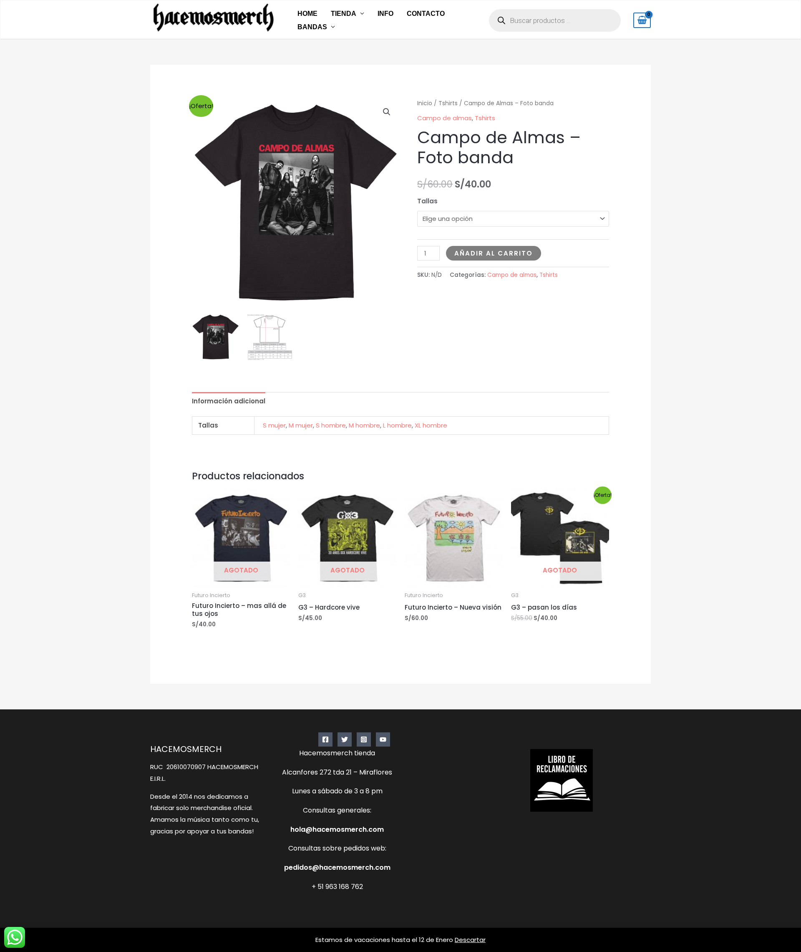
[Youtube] (383, 739)
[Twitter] (345, 739)
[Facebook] (325, 739)
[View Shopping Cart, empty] (642, 20)
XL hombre (431, 425)
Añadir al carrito (493, 253)
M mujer (301, 425)
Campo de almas (444, 118)
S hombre (331, 425)
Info (385, 13)
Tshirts (448, 103)
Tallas (427, 201)
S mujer (274, 425)
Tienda (343, 13)
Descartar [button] (470, 939)
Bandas (312, 26)
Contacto (426, 13)
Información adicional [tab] (228, 401)
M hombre (364, 425)
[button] (386, 111)
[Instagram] (364, 739)
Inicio (424, 103)
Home (307, 13)
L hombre (397, 425)
